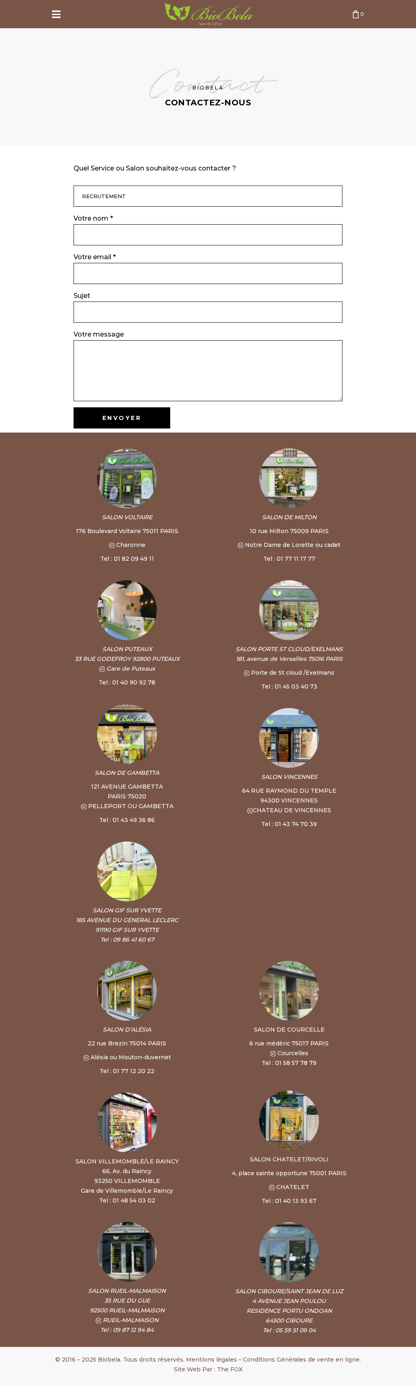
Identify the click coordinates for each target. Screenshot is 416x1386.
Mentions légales (211, 1359)
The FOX (230, 1369)
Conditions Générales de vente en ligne (301, 1359)
